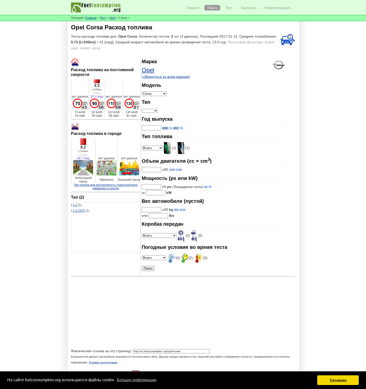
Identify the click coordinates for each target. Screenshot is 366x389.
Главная (192, 8)
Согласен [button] (338, 380)
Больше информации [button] (136, 380)
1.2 (75, 205)
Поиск (212, 8)
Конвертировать (278, 8)
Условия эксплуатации (103, 362)
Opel (112, 18)
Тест (229, 8)
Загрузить (248, 8)
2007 (176, 127)
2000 (165, 127)
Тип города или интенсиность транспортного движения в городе (106, 186)
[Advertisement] (183, 313)
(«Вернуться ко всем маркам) (166, 77)
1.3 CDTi (79, 211)
